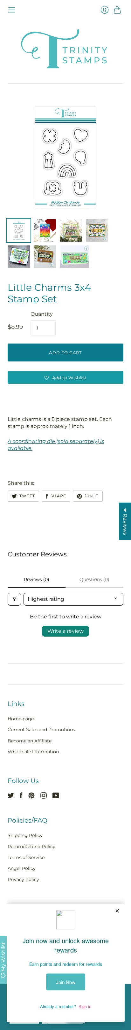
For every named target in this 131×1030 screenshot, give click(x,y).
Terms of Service (26, 857)
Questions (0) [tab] (94, 579)
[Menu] (11, 10)
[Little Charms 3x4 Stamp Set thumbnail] (19, 230)
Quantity (42, 314)
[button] (65, 377)
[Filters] (14, 599)
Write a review (65, 631)
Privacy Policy (23, 879)
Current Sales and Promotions (41, 729)
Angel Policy (22, 868)
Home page (21, 719)
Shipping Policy (25, 835)
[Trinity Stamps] (65, 48)
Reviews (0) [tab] (36, 579)
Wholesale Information (33, 752)
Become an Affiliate (30, 741)
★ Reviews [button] (125, 521)
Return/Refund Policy (31, 846)
